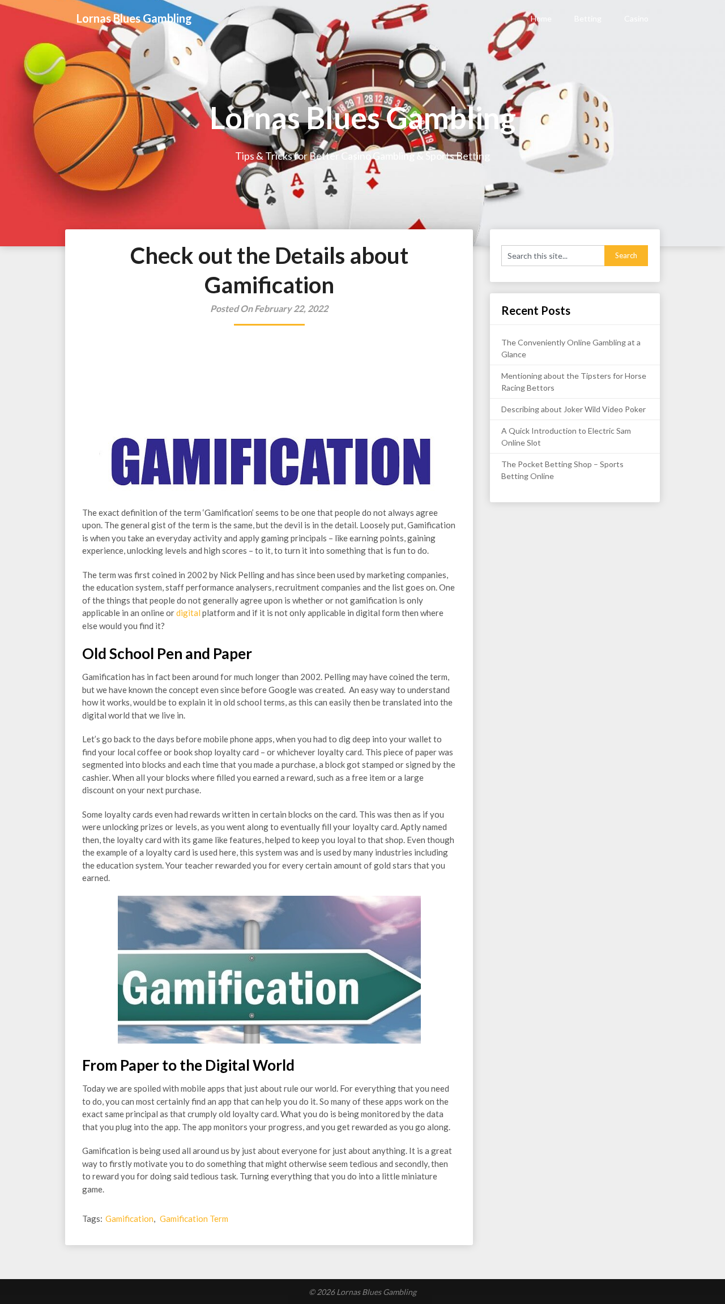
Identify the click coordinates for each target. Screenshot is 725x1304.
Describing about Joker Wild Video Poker (573, 409)
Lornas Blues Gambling (134, 18)
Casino (636, 18)
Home (541, 18)
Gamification (129, 1218)
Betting (588, 18)
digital (188, 613)
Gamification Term (194, 1218)
